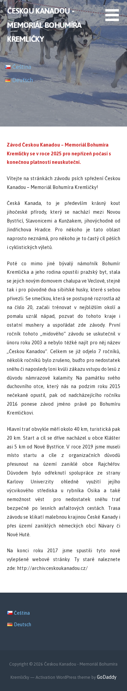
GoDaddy (107, 677)
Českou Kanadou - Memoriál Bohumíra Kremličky (44, 24)
